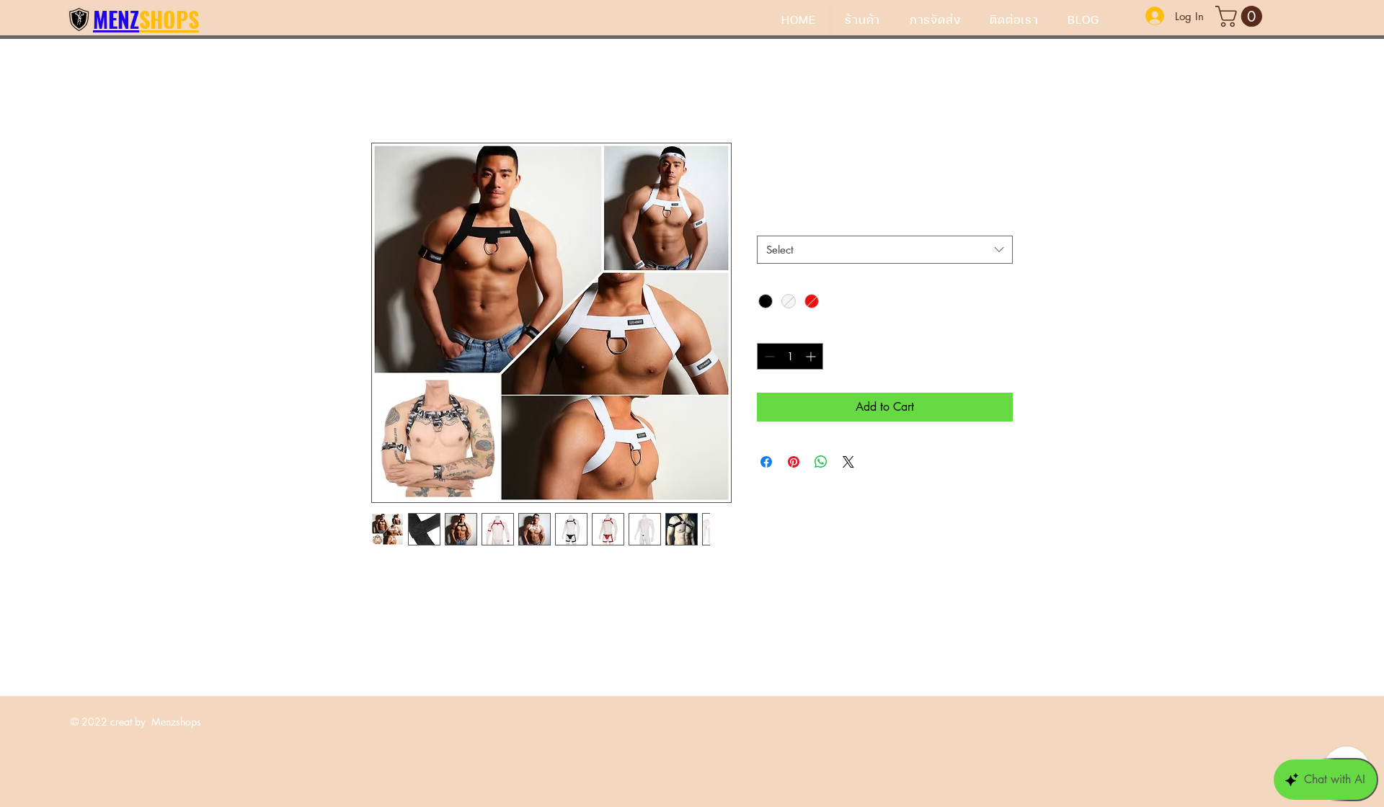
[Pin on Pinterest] (793, 462)
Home (385, 90)
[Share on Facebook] (766, 462)
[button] (1241, 16)
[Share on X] (848, 462)
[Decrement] (768, 356)
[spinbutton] (790, 356)
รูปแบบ (777, 223)
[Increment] (812, 356)
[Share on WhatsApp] (821, 462)
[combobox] (885, 250)
